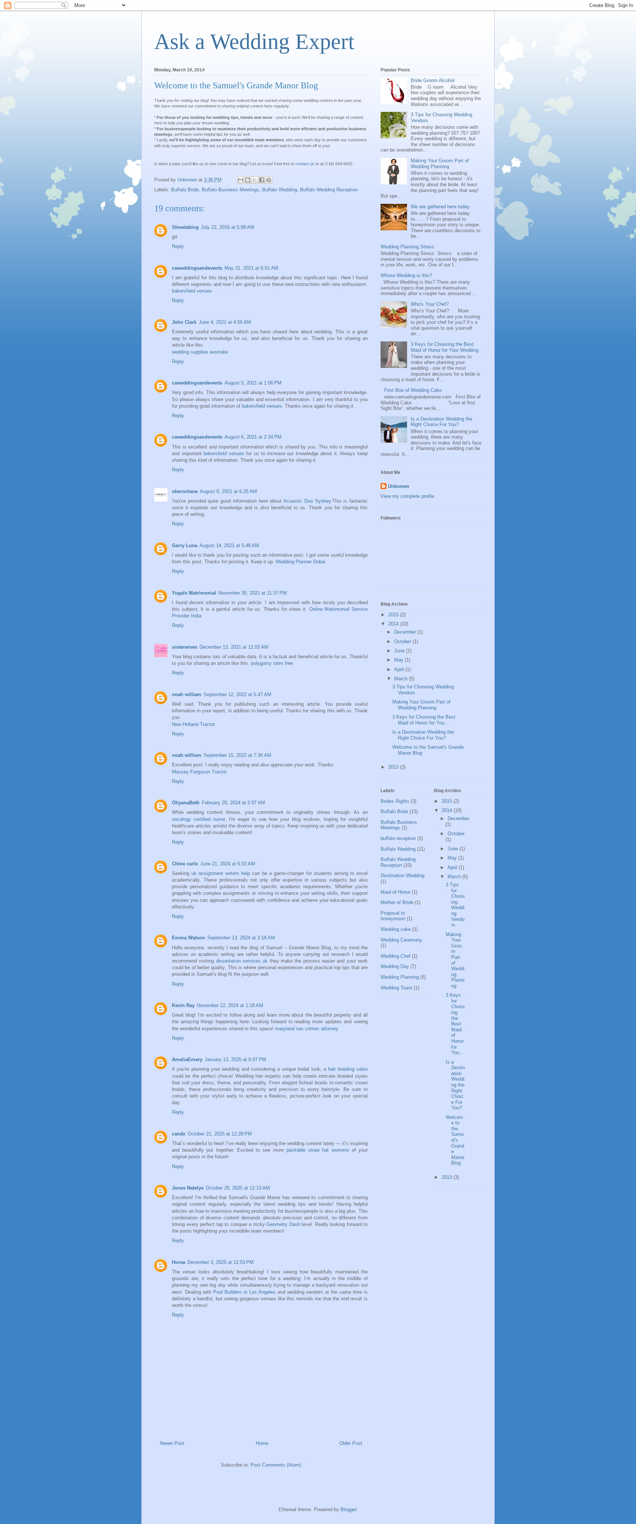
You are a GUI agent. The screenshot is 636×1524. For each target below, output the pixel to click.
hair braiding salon (348, 1069)
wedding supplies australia (200, 352)
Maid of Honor (395, 892)
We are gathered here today (440, 206)
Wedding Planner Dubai (300, 561)
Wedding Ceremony (401, 940)
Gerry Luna (184, 545)
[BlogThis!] (247, 180)
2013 (394, 767)
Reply (178, 246)
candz (179, 1134)
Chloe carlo (185, 863)
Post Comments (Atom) (276, 1465)
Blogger (348, 1509)
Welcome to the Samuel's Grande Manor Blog (455, 1140)
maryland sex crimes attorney (306, 1028)
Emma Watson (188, 937)
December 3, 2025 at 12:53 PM (220, 1262)
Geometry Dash (283, 1224)
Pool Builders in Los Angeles (244, 1292)
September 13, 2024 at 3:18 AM (241, 937)
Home (262, 1443)
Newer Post (172, 1443)
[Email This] (240, 180)
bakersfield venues (192, 291)
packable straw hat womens (317, 1150)
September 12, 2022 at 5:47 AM (237, 694)
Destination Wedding (402, 875)
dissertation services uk (242, 961)
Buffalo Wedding (279, 189)
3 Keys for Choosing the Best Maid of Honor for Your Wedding (444, 347)
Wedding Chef (395, 956)
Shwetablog (185, 227)
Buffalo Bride (185, 189)
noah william (186, 694)
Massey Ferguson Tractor (199, 772)
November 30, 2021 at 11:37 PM (252, 593)
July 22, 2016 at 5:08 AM (227, 227)
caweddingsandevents (197, 268)
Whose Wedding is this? (406, 275)
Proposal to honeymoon (393, 916)
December (405, 632)
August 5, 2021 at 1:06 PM (253, 383)
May (399, 660)
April (399, 669)
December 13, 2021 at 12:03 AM (233, 647)
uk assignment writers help (220, 873)
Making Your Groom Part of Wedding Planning (440, 163)
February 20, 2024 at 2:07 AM (233, 802)
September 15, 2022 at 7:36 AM (237, 755)
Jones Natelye (188, 1188)
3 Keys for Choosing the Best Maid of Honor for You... (423, 720)
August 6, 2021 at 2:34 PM (253, 437)
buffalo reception (398, 838)
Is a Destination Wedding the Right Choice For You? (441, 422)
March (401, 678)
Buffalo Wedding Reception (329, 189)
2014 (394, 624)
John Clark (184, 322)
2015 (394, 614)
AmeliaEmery (187, 1059)
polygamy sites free (272, 663)
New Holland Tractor (193, 724)
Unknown (398, 486)
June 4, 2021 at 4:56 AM (225, 322)
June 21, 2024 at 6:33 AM (227, 863)
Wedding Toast (396, 987)
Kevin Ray (183, 1005)
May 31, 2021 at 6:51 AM (251, 268)
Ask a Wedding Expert (254, 41)
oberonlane (185, 491)
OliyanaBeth (185, 802)
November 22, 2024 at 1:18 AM (230, 1005)
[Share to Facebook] (261, 180)
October (403, 641)
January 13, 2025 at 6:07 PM (235, 1059)
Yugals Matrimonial (194, 593)
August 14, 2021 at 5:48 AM (229, 545)
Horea (178, 1262)
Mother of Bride (397, 902)
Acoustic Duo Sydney (307, 501)
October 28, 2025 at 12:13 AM (238, 1188)
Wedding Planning (400, 977)
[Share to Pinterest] (268, 180)
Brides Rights (395, 801)
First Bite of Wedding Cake (413, 390)
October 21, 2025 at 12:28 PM (220, 1134)
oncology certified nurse (198, 819)
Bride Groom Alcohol (433, 80)
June (400, 650)
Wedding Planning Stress (407, 246)
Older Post (350, 1443)
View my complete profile (407, 496)
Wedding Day (395, 966)
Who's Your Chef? (430, 304)
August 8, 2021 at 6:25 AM (228, 491)
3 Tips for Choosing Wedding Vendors (455, 905)
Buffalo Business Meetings (230, 189)
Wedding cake (396, 929)
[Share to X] (254, 180)
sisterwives (184, 647)
